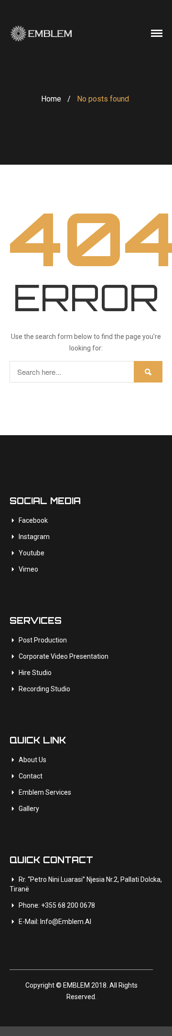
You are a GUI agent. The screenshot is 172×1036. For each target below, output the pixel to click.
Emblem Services (45, 792)
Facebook (33, 520)
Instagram (34, 537)
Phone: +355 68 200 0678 (57, 905)
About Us (32, 760)
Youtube (31, 553)
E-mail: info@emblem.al (55, 921)
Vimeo (28, 569)
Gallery (29, 808)
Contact (31, 776)
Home (51, 98)
